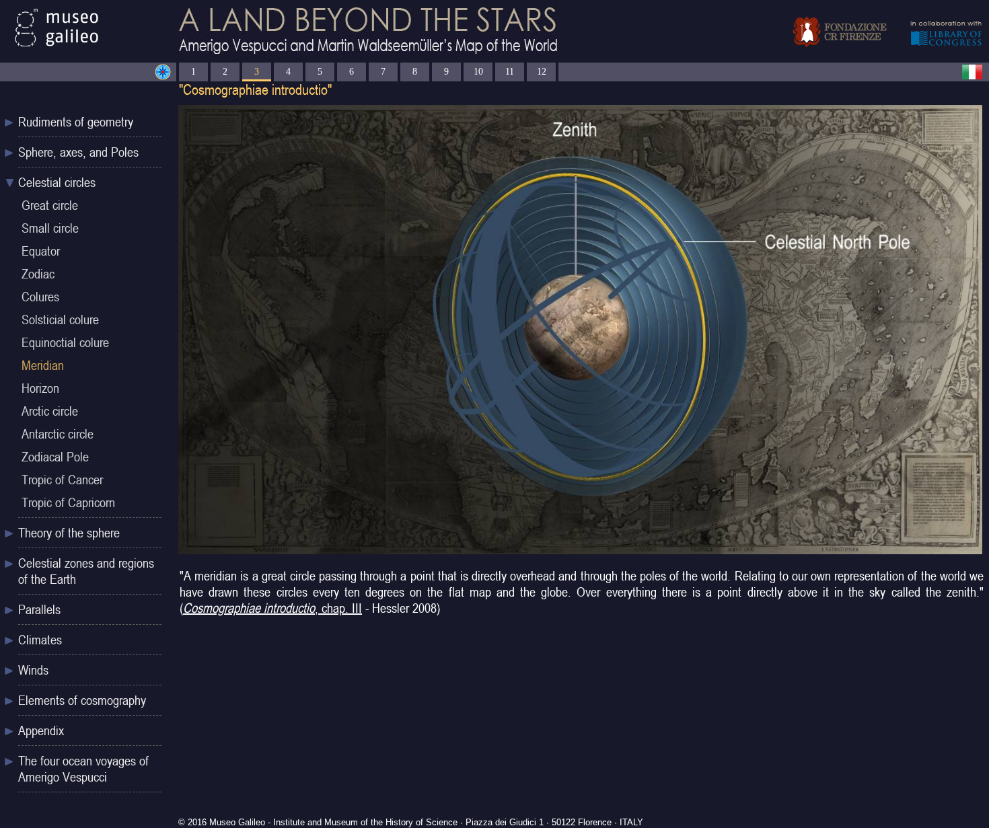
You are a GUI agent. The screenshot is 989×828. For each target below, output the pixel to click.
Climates (40, 640)
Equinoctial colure (65, 342)
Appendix (41, 730)
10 (478, 71)
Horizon (40, 388)
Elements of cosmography (82, 700)
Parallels (39, 609)
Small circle (50, 228)
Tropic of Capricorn (68, 502)
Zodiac (38, 274)
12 (541, 71)
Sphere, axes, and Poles (78, 152)
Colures (40, 297)
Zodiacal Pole (55, 457)
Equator (41, 251)
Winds (33, 670)
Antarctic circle (58, 434)
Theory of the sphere (69, 533)
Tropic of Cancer (62, 480)
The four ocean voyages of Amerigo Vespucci (83, 769)
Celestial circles (57, 182)
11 (509, 71)
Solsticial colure (60, 319)
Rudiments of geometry (75, 122)
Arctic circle (50, 411)
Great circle (50, 205)
